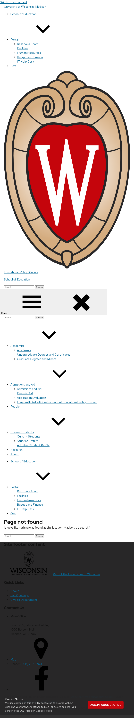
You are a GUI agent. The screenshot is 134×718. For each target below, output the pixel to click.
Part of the (76, 574)
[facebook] (41, 689)
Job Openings (19, 595)
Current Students (22, 432)
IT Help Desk (25, 61)
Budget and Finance (30, 57)
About (14, 454)
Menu (4, 313)
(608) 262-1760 (31, 664)
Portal (14, 39)
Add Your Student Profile (33, 445)
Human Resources (29, 53)
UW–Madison (25, 6)
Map (13, 659)
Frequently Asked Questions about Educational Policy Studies (57, 402)
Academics (17, 346)
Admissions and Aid (22, 384)
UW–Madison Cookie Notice (36, 710)
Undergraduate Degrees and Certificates (43, 354)
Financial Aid (25, 393)
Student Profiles (27, 441)
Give (13, 66)
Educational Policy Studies (21, 272)
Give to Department (23, 600)
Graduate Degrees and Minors (36, 359)
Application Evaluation (31, 398)
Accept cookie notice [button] (105, 705)
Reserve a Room (27, 44)
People (15, 406)
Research (16, 450)
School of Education (23, 14)
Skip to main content (13, 2)
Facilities (22, 48)
